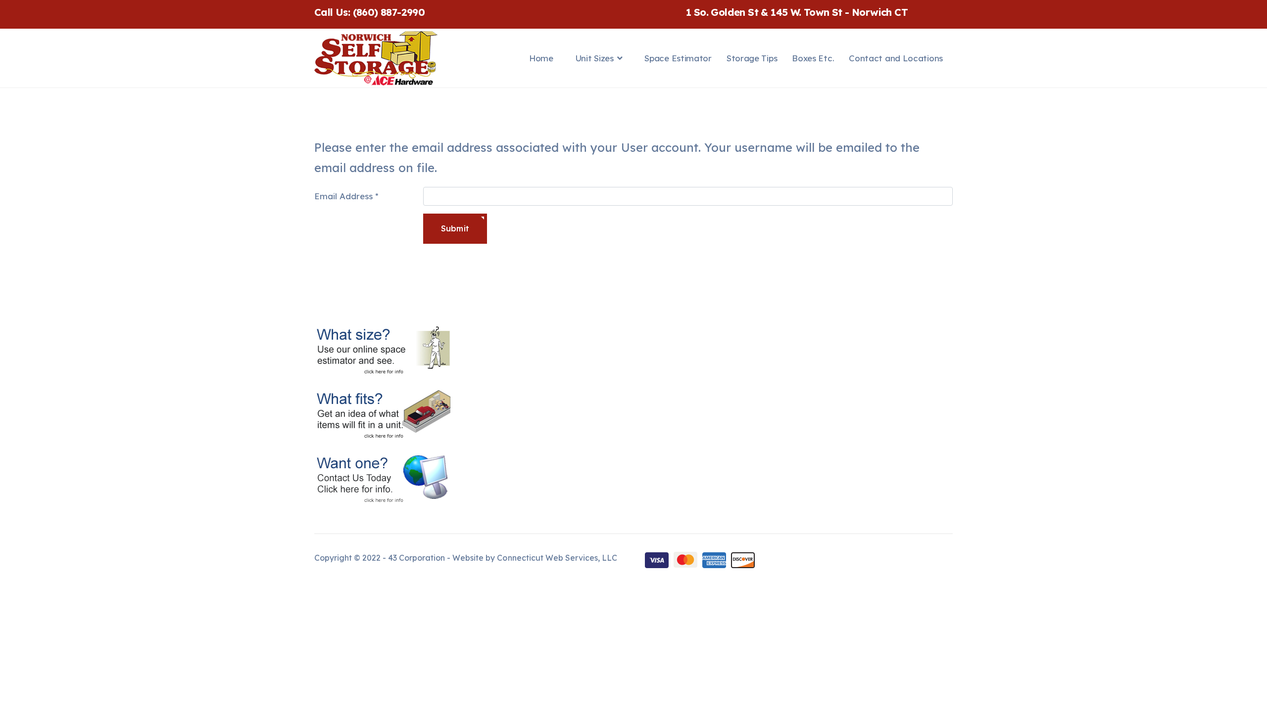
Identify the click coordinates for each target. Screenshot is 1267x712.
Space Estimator (678, 58)
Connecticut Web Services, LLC (557, 558)
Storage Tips (752, 58)
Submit (455, 228)
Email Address (346, 196)
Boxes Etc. (813, 58)
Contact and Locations (896, 58)
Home (541, 58)
